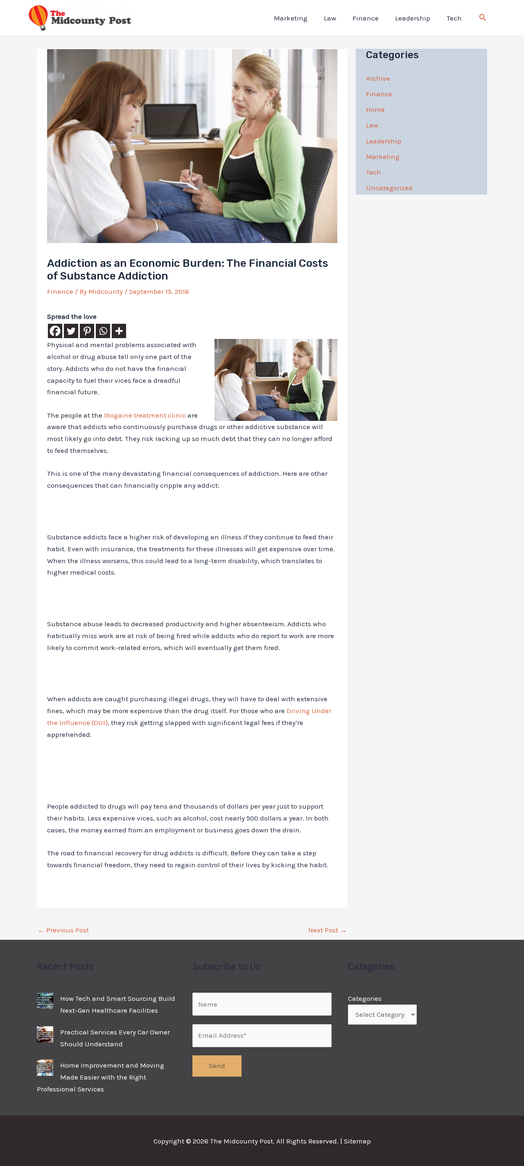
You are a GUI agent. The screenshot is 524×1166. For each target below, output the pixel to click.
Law (330, 18)
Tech (454, 18)
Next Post (327, 930)
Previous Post (63, 930)
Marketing (290, 18)
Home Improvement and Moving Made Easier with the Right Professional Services (100, 1077)
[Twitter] (71, 331)
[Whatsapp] (103, 331)
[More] (119, 331)
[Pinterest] (87, 331)
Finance (365, 18)
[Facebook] (55, 331)
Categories (365, 998)
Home (375, 109)
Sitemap (357, 1141)
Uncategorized (389, 188)
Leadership (412, 18)
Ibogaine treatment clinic (145, 415)
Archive (378, 78)
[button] (482, 18)
